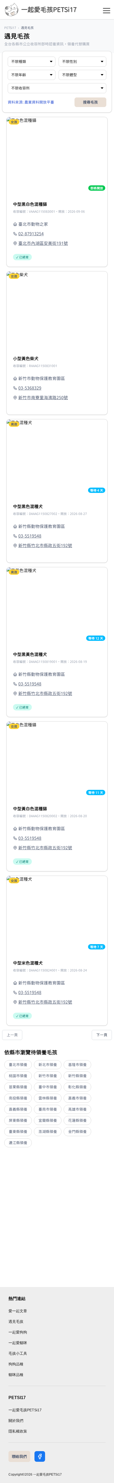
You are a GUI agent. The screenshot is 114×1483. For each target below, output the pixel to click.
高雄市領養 (77, 1109)
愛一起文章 (17, 1311)
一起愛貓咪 (17, 1343)
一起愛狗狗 (17, 1332)
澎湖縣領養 (47, 1131)
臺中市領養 (47, 1087)
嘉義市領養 (77, 1098)
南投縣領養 (18, 1098)
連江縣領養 (18, 1143)
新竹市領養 (47, 1076)
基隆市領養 (77, 1065)
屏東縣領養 (18, 1120)
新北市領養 (47, 1065)
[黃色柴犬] (57, 309)
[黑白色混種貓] (57, 155)
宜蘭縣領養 (47, 1120)
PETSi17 (10, 27)
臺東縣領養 (18, 1131)
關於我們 (15, 1420)
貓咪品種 (15, 1375)
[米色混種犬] (57, 914)
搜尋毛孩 (90, 102)
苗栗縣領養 (18, 1087)
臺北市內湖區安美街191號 (43, 243)
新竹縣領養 (77, 1076)
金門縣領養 (77, 1131)
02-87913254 (31, 234)
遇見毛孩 (15, 1321)
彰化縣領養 (77, 1087)
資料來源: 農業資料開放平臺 (31, 102)
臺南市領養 (47, 1109)
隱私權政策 (17, 1431)
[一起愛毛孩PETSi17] (11, 9)
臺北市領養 (18, 1065)
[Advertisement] (57, 1217)
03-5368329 (29, 388)
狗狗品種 (15, 1364)
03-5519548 (29, 536)
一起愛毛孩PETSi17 (25, 1410)
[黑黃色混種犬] (57, 605)
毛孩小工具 (17, 1353)
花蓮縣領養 (77, 1120)
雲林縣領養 (47, 1098)
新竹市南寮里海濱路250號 (43, 397)
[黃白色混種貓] (57, 759)
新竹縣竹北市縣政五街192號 (45, 545)
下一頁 (101, 1035)
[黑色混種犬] (57, 457)
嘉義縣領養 (18, 1109)
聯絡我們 (19, 1456)
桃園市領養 (18, 1076)
